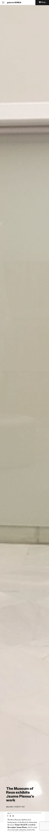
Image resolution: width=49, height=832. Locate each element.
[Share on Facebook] (8, 816)
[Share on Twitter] (11, 816)
